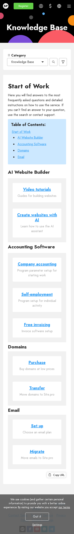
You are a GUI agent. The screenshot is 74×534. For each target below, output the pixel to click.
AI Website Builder (30, 137)
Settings (37, 525)
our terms (64, 507)
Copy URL (58, 475)
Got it (37, 516)
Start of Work (21, 132)
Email (21, 157)
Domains (23, 150)
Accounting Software (32, 144)
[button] (23, 6)
